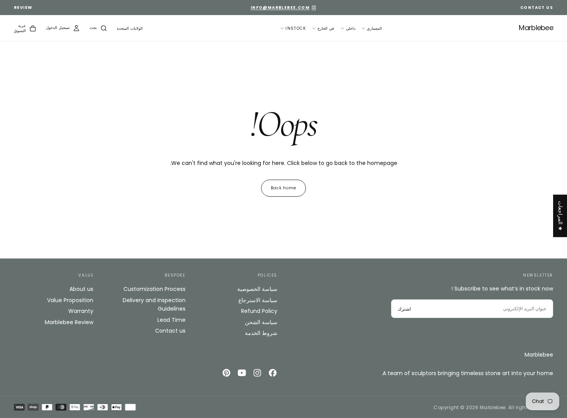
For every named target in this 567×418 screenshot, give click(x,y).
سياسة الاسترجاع (257, 300)
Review (23, 7)
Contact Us (536, 7)
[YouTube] (241, 372)
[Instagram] (257, 372)
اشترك (404, 309)
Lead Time (171, 320)
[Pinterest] (226, 372)
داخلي (350, 28)
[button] (130, 29)
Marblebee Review (69, 322)
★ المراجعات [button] (560, 216)
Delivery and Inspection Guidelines (154, 304)
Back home (283, 188)
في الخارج (325, 28)
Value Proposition (70, 300)
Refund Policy (259, 311)
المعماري (374, 28)
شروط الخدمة (261, 333)
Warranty (80, 311)
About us (81, 289)
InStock (295, 28)
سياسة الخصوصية (257, 289)
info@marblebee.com (280, 7)
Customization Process (154, 289)
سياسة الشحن (261, 322)
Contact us (170, 331)
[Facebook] (272, 372)
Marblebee (539, 355)
